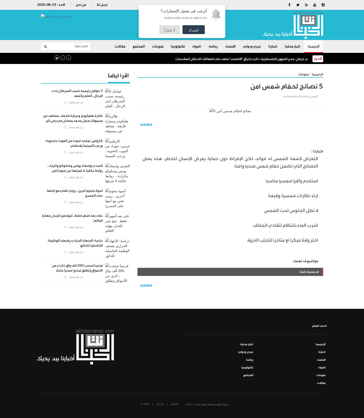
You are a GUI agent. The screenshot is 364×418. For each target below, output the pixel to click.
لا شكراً (169, 29)
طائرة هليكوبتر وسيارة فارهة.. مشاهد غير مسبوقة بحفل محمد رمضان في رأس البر (73, 118)
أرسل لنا (102, 4)
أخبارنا (272, 46)
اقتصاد (230, 46)
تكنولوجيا (178, 46)
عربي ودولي (252, 46)
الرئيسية (313, 46)
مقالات (120, 46)
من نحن (81, 4)
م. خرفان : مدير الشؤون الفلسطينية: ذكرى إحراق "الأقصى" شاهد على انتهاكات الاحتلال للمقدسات (241, 59)
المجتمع (139, 46)
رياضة (213, 46)
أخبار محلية (292, 46)
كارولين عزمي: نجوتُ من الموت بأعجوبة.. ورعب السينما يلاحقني (73, 143)
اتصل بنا (145, 403)
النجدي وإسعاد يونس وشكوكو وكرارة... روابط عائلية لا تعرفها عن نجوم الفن (75, 168)
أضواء (196, 46)
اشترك (194, 29)
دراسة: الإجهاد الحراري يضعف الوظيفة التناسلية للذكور (75, 243)
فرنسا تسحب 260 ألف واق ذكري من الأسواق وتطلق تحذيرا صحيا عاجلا (77, 268)
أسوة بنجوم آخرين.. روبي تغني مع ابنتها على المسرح (75, 193)
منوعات (157, 46)
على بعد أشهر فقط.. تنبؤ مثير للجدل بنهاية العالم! (72, 218)
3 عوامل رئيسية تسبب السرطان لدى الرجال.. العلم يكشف (77, 93)
